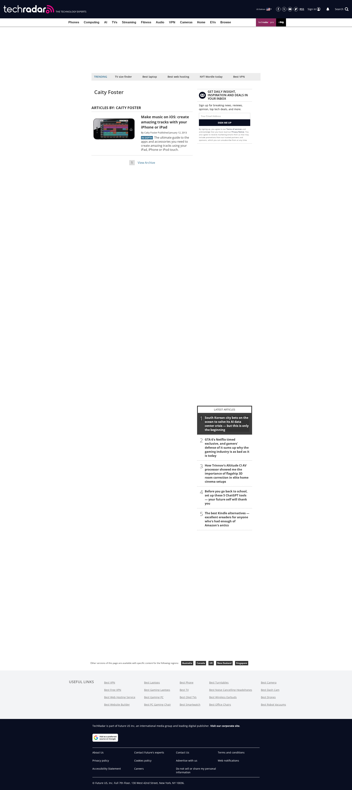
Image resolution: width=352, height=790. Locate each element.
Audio (160, 22)
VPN (172, 22)
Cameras (186, 22)
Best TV (184, 690)
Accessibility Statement (106, 768)
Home (201, 22)
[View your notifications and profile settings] (327, 9)
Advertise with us (186, 760)
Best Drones (268, 697)
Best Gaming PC (154, 697)
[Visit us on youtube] (290, 9)
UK (211, 663)
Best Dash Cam (270, 690)
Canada (201, 663)
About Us (98, 752)
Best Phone (186, 682)
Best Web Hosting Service (119, 697)
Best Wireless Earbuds (223, 697)
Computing (91, 22)
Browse (225, 22)
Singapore (241, 663)
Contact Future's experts (149, 752)
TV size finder (123, 76)
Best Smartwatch (190, 704)
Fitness (146, 22)
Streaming (129, 22)
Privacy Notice (238, 132)
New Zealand (224, 663)
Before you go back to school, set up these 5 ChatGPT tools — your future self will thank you (226, 497)
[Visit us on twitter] (284, 9)
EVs (213, 22)
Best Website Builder (117, 704)
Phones (73, 22)
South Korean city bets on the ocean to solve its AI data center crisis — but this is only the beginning (227, 424)
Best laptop (149, 76)
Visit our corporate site (224, 726)
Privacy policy (100, 760)
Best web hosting (178, 76)
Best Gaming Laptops (157, 690)
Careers (139, 768)
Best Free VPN (112, 690)
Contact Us (182, 752)
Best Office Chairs (220, 704)
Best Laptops (152, 682)
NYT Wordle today (211, 76)
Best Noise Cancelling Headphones (230, 690)
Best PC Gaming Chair (157, 704)
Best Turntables (219, 682)
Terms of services (234, 129)
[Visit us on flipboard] (296, 9)
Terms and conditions (231, 752)
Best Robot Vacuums (273, 704)
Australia (187, 663)
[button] (342, 9)
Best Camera (268, 682)
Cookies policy (142, 760)
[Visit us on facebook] (278, 9)
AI (105, 22)
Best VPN (239, 76)
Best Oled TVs (188, 697)
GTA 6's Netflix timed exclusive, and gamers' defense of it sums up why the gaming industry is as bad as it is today (227, 448)
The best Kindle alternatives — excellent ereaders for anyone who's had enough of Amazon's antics (227, 519)
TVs (114, 22)
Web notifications (228, 760)
